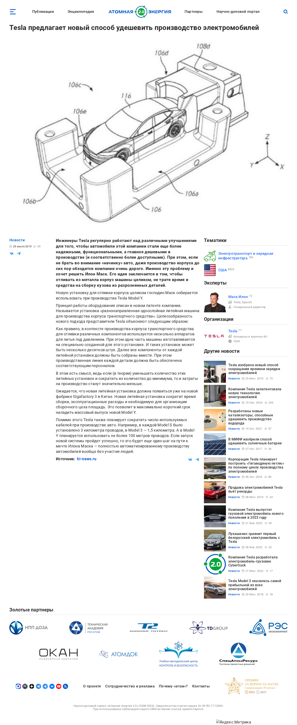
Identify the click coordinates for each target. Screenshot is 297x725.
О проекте (92, 686)
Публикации (43, 11)
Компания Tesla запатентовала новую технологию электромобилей (255, 393)
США (222, 270)
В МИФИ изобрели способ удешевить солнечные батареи (255, 441)
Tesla (237, 302)
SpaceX (247, 302)
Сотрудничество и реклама (129, 686)
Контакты (201, 686)
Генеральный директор (250, 307)
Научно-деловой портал (238, 11)
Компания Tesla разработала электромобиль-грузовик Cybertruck (253, 561)
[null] (11, 253)
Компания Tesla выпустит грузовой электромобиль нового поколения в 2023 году (256, 514)
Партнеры (194, 11)
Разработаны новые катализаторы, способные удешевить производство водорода (250, 417)
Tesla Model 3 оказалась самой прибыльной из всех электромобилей (254, 585)
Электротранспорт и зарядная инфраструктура (245, 255)
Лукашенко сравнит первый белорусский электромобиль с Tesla (254, 538)
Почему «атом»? (173, 686)
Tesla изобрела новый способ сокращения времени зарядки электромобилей (254, 369)
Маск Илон (238, 297)
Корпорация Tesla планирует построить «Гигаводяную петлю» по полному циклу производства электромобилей (256, 465)
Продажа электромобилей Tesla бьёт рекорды (255, 489)
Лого (141, 11)
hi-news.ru (86, 459)
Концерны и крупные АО (250, 336)
